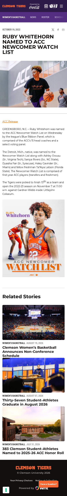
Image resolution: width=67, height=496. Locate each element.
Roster (45, 17)
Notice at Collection (46, 480)
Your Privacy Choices (21, 480)
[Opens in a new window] (53, 6)
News (33, 17)
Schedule (46, 6)
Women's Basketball (13, 343)
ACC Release (10, 121)
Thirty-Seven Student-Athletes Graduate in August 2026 (30, 402)
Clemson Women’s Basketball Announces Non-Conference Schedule (29, 351)
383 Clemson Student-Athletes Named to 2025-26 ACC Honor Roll (33, 451)
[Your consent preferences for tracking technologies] (6, 490)
